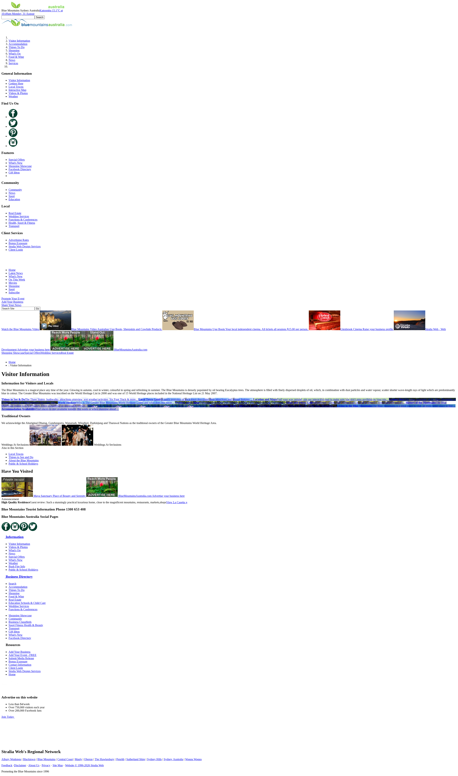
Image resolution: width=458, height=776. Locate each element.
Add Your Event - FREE (22, 655)
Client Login (16, 249)
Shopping (14, 50)
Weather (13, 96)
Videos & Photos (18, 93)
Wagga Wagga (193, 759)
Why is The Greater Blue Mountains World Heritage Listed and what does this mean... (116, 402)
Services (13, 63)
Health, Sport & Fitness (22, 222)
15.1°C (32, 12)
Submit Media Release (21, 658)
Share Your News (11, 305)
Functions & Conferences (23, 219)
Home (12, 269)
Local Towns (16, 86)
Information (14, 537)
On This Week (17, 279)
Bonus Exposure (18, 243)
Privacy (46, 765)
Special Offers (17, 159)
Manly (78, 759)
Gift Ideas (14, 172)
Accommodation (18, 43)
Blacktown (29, 759)
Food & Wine (16, 56)
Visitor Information (19, 40)
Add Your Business (12, 301)
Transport (14, 226)
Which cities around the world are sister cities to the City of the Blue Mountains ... (273, 405)
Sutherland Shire (135, 759)
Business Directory (19, 577)
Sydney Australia (173, 759)
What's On (15, 53)
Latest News (16, 273)
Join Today (8, 716)
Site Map (58, 765)
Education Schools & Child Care (27, 602)
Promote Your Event (12, 298)
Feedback (6, 765)
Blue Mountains (46, 759)
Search (12, 583)
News (12, 60)
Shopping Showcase (20, 166)
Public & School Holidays (23, 463)
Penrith (120, 759)
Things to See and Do (21, 457)
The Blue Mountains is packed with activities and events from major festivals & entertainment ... (148, 405)
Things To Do (17, 47)
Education (14, 199)
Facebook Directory (20, 169)
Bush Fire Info (17, 566)
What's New (16, 162)
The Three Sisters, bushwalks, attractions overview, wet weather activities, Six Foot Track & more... (69, 399)
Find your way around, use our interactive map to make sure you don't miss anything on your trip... (321, 399)
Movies (13, 282)
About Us (33, 765)
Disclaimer (20, 765)
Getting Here (16, 83)
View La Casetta (176, 502)
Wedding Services (19, 216)
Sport (12, 196)
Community (15, 189)
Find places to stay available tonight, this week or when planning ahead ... (60, 409)
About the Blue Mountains (24, 460)
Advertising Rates (19, 240)
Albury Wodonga (11, 759)
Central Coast (65, 759)
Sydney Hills (154, 759)
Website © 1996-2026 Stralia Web (84, 765)
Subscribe (14, 292)
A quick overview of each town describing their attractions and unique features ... (195, 399)
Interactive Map (17, 89)
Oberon (88, 759)
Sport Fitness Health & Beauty (26, 625)
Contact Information (20, 664)
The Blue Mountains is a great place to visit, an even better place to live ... (396, 405)
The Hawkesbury (104, 759)
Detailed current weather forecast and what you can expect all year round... (230, 402)
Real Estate (15, 213)
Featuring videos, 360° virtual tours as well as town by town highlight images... (346, 402)
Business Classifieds (20, 621)
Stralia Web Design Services (25, 246)
